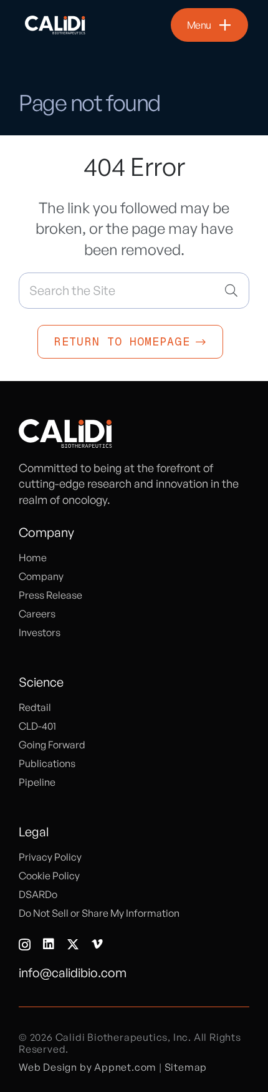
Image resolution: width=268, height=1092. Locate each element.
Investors (39, 632)
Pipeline (37, 782)
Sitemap (186, 1067)
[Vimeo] (97, 944)
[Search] (231, 290)
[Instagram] (25, 945)
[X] (73, 944)
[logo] (55, 25)
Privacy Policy (50, 857)
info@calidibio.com (73, 972)
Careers (37, 613)
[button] (209, 25)
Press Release (50, 595)
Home (33, 557)
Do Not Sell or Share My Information (99, 913)
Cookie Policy (49, 875)
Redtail (35, 707)
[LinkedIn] (48, 944)
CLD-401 (37, 726)
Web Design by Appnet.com (87, 1067)
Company (41, 576)
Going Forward (52, 744)
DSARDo (38, 894)
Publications (47, 763)
